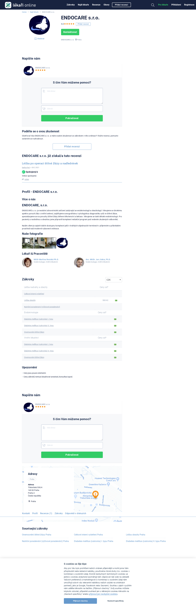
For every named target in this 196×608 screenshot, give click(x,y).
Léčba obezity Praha (135, 534)
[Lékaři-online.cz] (20, 5)
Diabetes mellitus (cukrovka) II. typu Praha (146, 541)
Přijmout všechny (80, 601)
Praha (79, 40)
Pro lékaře (163, 4)
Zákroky (71, 4)
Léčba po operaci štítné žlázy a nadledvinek (50, 163)
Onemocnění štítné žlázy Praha (36, 534)
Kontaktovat (70, 32)
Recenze (96, 4)
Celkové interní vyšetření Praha (88, 534)
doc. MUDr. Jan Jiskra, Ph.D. (98, 259)
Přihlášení (176, 4)
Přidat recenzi (121, 5)
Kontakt (26, 513)
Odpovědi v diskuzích (75, 513)
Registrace (189, 4)
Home (24, 12)
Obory (106, 4)
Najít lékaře (83, 4)
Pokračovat (71, 118)
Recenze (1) (46, 513)
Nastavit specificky (115, 601)
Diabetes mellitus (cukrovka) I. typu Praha (93, 541)
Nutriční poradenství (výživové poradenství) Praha (45, 541)
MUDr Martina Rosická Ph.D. (46, 259)
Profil (35, 513)
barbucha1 (26, 167)
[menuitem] (70, 5)
